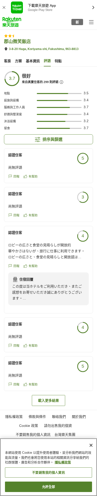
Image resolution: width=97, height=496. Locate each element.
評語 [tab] (47, 61)
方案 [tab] (18, 61)
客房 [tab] (7, 61)
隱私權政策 (63, 462)
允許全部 (48, 487)
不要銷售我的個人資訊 (33, 435)
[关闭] (91, 445)
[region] (48, 467)
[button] (12, 22)
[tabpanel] (48, 238)
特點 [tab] (58, 61)
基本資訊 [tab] (33, 61)
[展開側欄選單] (91, 22)
